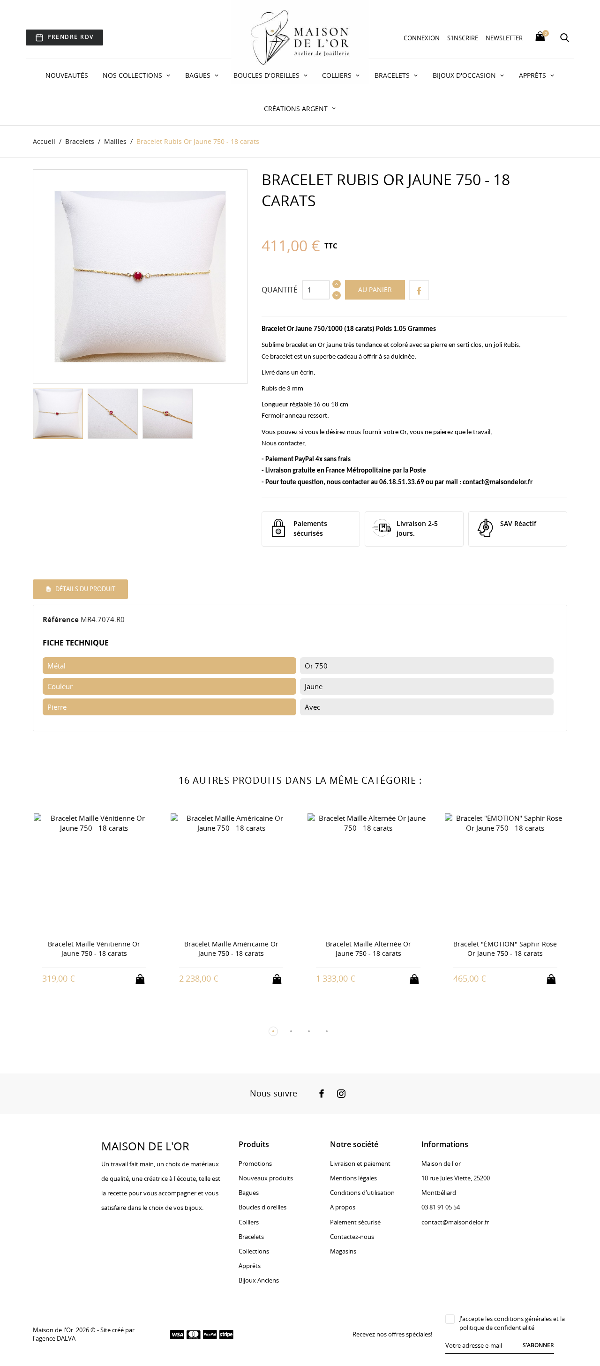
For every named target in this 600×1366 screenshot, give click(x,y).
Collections (254, 1251)
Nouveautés (66, 75)
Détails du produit (84, 589)
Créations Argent (297, 108)
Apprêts (533, 75)
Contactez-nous (352, 1236)
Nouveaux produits (266, 1178)
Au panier (375, 289)
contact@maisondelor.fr (497, 482)
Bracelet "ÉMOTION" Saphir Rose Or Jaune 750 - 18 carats (505, 948)
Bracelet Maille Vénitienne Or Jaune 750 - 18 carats (94, 948)
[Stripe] (226, 1334)
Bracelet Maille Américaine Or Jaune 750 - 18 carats (231, 948)
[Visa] (177, 1334)
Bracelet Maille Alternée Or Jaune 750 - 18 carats (368, 948)
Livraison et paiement (360, 1163)
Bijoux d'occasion (465, 75)
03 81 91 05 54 (440, 1207)
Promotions (255, 1163)
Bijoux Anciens (259, 1280)
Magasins (343, 1251)
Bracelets (393, 75)
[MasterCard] (194, 1334)
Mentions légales (353, 1178)
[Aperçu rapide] (85, 978)
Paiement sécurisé (355, 1222)
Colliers (337, 75)
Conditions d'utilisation (362, 1192)
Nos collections (133, 75)
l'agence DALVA (54, 1338)
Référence (61, 619)
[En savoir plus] (103, 978)
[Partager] (419, 290)
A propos (342, 1207)
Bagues (198, 75)
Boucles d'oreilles (267, 75)
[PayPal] (210, 1334)
